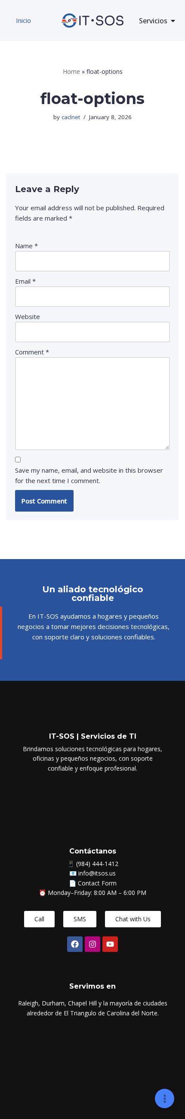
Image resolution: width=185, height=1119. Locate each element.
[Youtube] (110, 944)
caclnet (71, 117)
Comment (32, 352)
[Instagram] (92, 944)
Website (27, 316)
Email (25, 281)
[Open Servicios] (173, 21)
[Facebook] (75, 944)
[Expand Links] (164, 1098)
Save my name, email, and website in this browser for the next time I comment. (89, 475)
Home (71, 71)
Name (26, 245)
